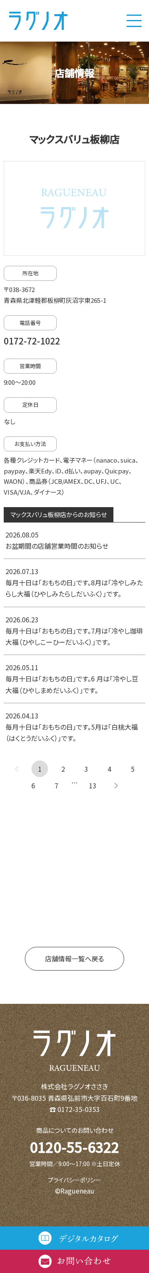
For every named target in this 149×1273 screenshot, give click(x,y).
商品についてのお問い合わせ (74, 1130)
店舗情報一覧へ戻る (74, 958)
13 (92, 785)
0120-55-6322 (74, 1147)
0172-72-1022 (32, 340)
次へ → (116, 785)
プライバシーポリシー (74, 1180)
